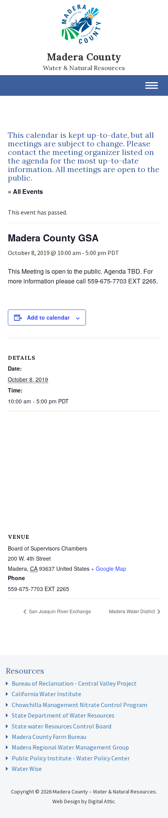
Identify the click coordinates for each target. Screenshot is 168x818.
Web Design (66, 801)
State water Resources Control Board (61, 726)
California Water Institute (46, 694)
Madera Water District (132, 611)
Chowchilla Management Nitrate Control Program (79, 705)
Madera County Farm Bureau (49, 737)
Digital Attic (101, 801)
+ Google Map (108, 568)
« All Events (25, 191)
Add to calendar (48, 317)
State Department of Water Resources (63, 715)
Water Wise (27, 768)
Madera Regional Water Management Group (70, 747)
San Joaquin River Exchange (59, 611)
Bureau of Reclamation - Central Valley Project (74, 683)
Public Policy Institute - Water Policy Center (71, 758)
